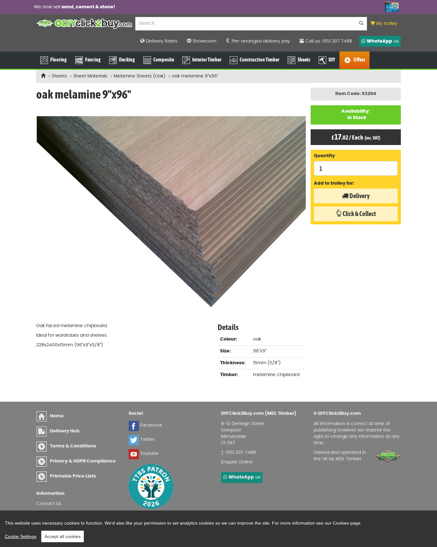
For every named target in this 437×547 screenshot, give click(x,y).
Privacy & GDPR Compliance (83, 461)
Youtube (149, 453)
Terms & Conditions (73, 446)
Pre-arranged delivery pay (260, 41)
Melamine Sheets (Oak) (139, 76)
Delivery (358, 195)
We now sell (74, 7)
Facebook (150, 425)
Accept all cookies (62, 536)
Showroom (203, 41)
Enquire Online (237, 462)
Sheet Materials (90, 76)
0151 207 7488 (241, 452)
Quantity (324, 156)
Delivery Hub (65, 431)
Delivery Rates (161, 41)
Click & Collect (359, 213)
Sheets (59, 76)
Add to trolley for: (334, 183)
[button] (384, 23)
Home (57, 416)
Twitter (147, 439)
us (383, 41)
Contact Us (48, 504)
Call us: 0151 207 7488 (328, 41)
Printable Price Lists (73, 476)
